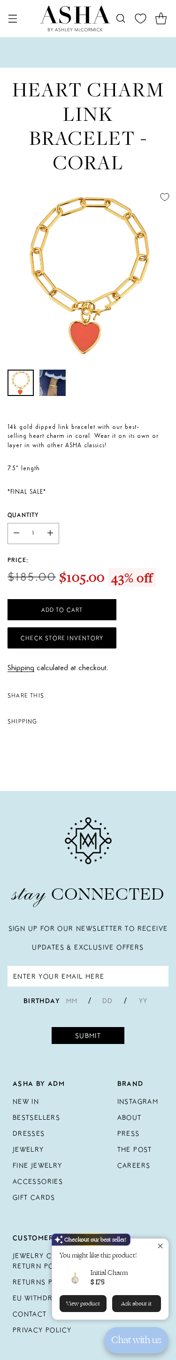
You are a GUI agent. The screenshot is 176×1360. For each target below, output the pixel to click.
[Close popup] (160, 1246)
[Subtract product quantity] (16, 533)
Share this (26, 695)
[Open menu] (12, 18)
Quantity (23, 514)
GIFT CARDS (34, 1197)
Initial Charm (109, 1273)
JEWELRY (28, 1149)
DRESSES (29, 1133)
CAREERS (134, 1165)
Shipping (21, 668)
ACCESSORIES (38, 1181)
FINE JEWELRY (37, 1165)
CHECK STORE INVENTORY (62, 637)
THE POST (134, 1149)
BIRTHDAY (41, 1000)
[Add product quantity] (50, 533)
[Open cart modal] (160, 18)
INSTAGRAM (138, 1101)
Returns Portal (44, 1282)
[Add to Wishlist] (164, 197)
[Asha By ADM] (75, 18)
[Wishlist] (140, 18)
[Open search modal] (120, 18)
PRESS (128, 1133)
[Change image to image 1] (21, 383)
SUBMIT (88, 1035)
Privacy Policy (42, 1330)
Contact (30, 1314)
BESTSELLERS (36, 1117)
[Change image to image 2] (52, 383)
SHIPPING (23, 721)
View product (83, 1303)
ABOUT (129, 1117)
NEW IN (26, 1101)
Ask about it (136, 1303)
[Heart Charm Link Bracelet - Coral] (88, 274)
